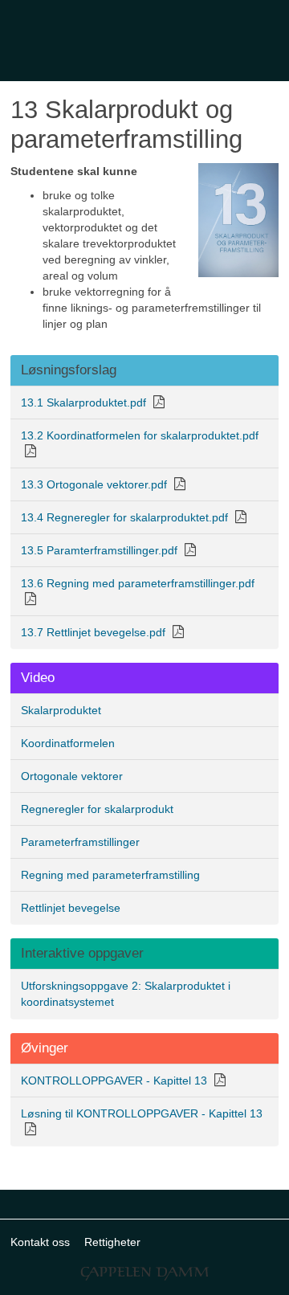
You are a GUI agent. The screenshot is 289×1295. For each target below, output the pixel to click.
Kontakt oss (40, 1242)
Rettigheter (112, 1242)
